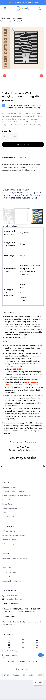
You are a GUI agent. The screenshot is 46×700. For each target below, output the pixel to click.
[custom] (9, 640)
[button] (5, 8)
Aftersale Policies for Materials (13, 491)
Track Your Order (8, 517)
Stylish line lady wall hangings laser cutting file (16, 20)
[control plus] (15, 136)
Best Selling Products (14, 18)
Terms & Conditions (10, 508)
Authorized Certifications (11, 581)
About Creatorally (9, 573)
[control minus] (4, 136)
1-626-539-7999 (12, 595)
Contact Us (6, 577)
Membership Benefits (10, 540)
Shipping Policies (9, 487)
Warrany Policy (7, 500)
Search (4, 513)
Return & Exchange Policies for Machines (17, 496)
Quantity (6, 131)
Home (4, 18)
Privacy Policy (7, 504)
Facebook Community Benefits (13, 535)
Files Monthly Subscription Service (15, 558)
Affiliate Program (8, 531)
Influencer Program (9, 544)
